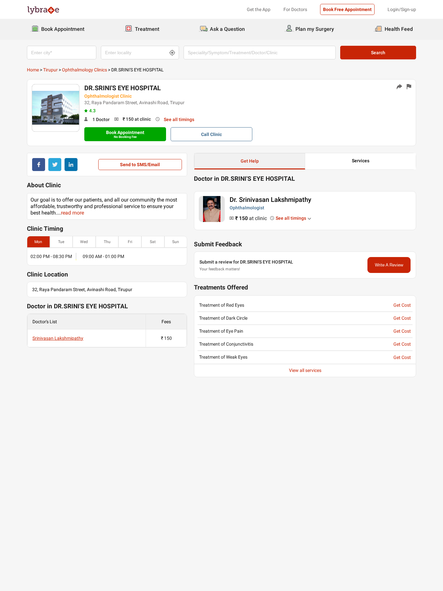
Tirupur (50, 69)
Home (33, 69)
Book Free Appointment (347, 9)
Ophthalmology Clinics (84, 69)
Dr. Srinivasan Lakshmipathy (270, 199)
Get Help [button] (250, 161)
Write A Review (389, 265)
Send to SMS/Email (140, 164)
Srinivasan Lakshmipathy (57, 338)
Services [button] (360, 160)
